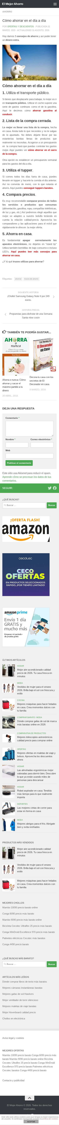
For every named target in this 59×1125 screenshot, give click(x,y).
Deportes (22, 804)
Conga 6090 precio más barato (18, 913)
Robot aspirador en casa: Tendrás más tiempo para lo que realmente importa (34, 794)
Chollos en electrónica (13, 1018)
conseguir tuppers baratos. (38, 188)
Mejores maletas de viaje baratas (19, 1006)
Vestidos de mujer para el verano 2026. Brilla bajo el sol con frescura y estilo (36, 690)
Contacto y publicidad (13, 1080)
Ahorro (7, 11)
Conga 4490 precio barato (15, 944)
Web (8, 450)
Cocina (21, 700)
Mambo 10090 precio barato (16, 1055)
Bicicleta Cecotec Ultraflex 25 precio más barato (27, 926)
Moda (20, 683)
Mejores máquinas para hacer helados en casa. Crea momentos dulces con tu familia (36, 707)
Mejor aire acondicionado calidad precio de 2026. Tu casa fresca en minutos (34, 673)
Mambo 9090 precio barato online (26, 1059)
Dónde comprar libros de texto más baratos (24, 981)
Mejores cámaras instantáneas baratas (22, 987)
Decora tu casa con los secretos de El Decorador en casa (41, 380)
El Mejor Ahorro (12, 4)
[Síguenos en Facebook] (55, 488)
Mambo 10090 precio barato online (20, 907)
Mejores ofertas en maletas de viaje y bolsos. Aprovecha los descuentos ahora (36, 756)
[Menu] (55, 4)
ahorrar (18, 279)
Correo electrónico (41, 439)
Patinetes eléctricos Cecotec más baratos (23, 938)
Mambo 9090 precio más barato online (22, 919)
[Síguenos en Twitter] (50, 488)
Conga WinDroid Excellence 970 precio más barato (28, 932)
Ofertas (21, 749)
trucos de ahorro (31, 279)
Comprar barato (26, 717)
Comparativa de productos (31, 733)
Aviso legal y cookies (13, 1038)
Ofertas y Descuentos (20, 26)
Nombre (10, 439)
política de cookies (50, 1119)
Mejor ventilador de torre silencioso (20, 1000)
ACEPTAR (31, 1122)
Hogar (20, 666)
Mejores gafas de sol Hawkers (18, 994)
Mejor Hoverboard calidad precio (19, 1012)
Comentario (12, 418)
